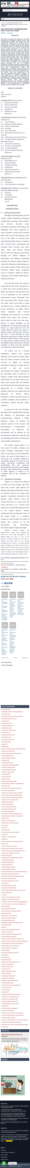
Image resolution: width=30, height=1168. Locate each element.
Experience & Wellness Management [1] (12, 813)
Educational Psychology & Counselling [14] (12, 783)
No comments (10, 33)
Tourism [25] (5, 1006)
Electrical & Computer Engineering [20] (12, 792)
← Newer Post (4, 657)
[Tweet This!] (7, 583)
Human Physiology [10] (8, 860)
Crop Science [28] (6, 776)
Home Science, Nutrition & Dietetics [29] (12, 848)
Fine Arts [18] (5, 818)
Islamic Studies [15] (7, 892)
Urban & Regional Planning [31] (10, 1008)
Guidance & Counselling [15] (9, 836)
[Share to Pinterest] (8, 586)
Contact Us (3, 1150)
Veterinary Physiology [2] (8, 1017)
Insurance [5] (5, 883)
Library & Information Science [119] (11, 897)
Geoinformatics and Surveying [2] (10, 832)
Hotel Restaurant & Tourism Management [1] (13, 850)
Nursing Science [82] (7, 931)
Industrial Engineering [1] (8, 867)
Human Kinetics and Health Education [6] (12, 857)
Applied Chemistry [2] (7, 725)
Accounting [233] (6, 709)
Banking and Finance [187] (8, 734)
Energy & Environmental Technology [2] (12, 797)
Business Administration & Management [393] (13, 748)
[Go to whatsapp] (4, 1163)
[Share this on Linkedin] (11, 583)
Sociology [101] (6, 989)
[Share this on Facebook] (5, 583)
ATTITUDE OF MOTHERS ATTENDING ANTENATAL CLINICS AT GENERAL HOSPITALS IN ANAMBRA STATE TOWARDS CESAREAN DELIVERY (5, 609)
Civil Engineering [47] (7, 762)
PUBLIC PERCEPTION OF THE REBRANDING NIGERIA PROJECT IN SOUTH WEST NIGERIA (14, 30)
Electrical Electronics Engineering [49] (12, 795)
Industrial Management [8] (8, 869)
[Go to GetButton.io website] (3, 1166)
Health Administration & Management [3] (12, 841)
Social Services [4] (6, 987)
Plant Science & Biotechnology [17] (11, 962)
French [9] (4, 827)
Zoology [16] (5, 1026)
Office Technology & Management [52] (11, 934)
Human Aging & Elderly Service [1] (11, 853)
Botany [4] (4, 744)
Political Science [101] (7, 966)
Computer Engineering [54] (9, 769)
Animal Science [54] (7, 723)
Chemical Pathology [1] (7, 755)
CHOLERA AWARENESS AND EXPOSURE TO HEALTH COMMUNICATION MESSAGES (14, 1119)
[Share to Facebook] (7, 586)
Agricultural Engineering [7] (9, 718)
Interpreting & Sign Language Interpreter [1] (13, 890)
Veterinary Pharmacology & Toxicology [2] (13, 1015)
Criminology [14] (6, 774)
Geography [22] (6, 830)
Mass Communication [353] (9, 908)
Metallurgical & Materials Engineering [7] (12, 922)
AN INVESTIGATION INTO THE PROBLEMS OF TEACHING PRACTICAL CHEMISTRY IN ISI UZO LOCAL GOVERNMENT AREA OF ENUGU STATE (13, 1115)
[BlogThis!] (4, 586)
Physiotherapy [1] (6, 959)
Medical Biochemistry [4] (8, 920)
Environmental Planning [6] (9, 806)
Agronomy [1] (5, 721)
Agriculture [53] (6, 714)
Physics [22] (5, 955)
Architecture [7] (6, 732)
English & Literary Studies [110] (10, 799)
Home (2, 22)
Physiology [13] (6, 957)
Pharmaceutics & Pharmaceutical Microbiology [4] (15, 941)
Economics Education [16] (8, 790)
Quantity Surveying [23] (8, 978)
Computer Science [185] (8, 772)
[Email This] (2, 586)
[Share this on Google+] (9, 583)
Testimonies (4, 1157)
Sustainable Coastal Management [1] (11, 994)
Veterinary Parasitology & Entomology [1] (12, 1013)
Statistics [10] (5, 992)
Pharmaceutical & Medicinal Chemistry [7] (12, 938)
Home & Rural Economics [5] (9, 846)
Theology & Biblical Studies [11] (10, 1001)
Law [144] (4, 894)
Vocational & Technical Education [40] (11, 1022)
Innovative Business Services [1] (10, 880)
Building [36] (5, 746)
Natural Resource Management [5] (11, 929)
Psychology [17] (6, 969)
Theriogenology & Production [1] (10, 1003)
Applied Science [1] (7, 728)
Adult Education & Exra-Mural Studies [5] (12, 711)
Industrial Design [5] (7, 864)
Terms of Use (4, 1159)
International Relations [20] (9, 887)
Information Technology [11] (9, 878)
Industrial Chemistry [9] (8, 862)
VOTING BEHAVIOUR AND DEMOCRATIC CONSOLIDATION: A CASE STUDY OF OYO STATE (13, 1110)
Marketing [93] (6, 906)
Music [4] (4, 927)
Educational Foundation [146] (9, 781)
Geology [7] (5, 834)
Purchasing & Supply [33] (8, 975)
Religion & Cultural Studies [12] (10, 980)
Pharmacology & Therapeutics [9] (10, 945)
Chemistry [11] (5, 760)
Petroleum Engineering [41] (9, 936)
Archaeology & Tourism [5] (9, 730)
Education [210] (6, 779)
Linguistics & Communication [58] (10, 899)
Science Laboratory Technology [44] (11, 985)
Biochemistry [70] (6, 737)
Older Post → (25, 657)
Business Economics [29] (8, 751)
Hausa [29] (4, 839)
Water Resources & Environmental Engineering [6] (15, 1024)
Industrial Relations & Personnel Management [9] (14, 871)
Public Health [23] (6, 973)
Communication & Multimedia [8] (10, 765)
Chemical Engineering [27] (8, 758)
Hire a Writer (4, 1154)
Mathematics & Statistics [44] (9, 915)
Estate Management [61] (8, 811)
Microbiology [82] (6, 924)
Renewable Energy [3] (7, 982)
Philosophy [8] (5, 950)
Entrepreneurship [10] (8, 804)
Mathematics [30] (6, 913)
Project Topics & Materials (8, 1152)
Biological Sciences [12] (8, 739)
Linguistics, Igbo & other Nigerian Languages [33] (14, 901)
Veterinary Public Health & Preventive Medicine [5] (15, 1020)
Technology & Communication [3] (10, 996)
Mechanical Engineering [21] (9, 918)
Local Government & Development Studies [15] (14, 904)
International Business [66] (9, 885)
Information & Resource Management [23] (12, 876)
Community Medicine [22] (8, 767)
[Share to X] (5, 586)
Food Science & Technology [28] (10, 823)
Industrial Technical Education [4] (10, 874)
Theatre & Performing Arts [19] (10, 999)
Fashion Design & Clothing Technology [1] (12, 816)
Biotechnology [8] (6, 741)
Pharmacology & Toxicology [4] (10, 948)
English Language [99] (7, 802)
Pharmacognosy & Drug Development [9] (12, 943)
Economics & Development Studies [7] (11, 788)
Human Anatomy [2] (7, 855)
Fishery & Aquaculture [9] (8, 820)
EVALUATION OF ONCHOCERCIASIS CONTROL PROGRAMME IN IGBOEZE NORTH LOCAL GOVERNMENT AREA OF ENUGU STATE (13, 608)
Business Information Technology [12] (11, 753)
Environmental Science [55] (9, 809)
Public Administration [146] (9, 971)
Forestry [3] (5, 825)
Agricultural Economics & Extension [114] (12, 716)
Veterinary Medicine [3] (8, 1010)
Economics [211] (6, 785)
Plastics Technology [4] (8, 964)
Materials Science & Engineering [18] (11, 911)
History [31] (5, 843)
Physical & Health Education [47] (10, 952)
